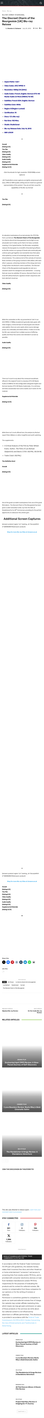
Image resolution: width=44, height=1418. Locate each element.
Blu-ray (9, 11)
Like (8, 1223)
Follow (22, 1223)
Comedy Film (21, 1104)
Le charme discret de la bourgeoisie (26, 982)
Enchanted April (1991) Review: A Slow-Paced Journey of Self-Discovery (22, 1063)
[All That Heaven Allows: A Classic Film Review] (8, 1387)
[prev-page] (3, 1160)
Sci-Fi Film (22, 1149)
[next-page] (7, 1160)
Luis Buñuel (6, 985)
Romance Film (20, 1384)
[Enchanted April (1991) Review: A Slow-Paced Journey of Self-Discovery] (22, 1045)
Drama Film (21, 1059)
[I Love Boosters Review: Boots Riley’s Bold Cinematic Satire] (22, 1090)
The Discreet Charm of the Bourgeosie (13, 988)
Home (4, 11)
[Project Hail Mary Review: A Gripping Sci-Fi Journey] (8, 1402)
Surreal (23, 985)
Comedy (11, 15)
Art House (11, 982)
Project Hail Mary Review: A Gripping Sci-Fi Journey (26, 1403)
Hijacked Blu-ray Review (10, 1011)
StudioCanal (19, 15)
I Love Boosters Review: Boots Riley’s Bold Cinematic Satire (22, 1108)
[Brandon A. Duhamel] (4, 28)
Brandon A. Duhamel (14, 28)
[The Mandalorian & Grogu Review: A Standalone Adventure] (22, 1135)
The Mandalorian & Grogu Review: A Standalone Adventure (22, 1153)
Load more (21, 1411)
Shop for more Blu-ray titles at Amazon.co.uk (22, 532)
